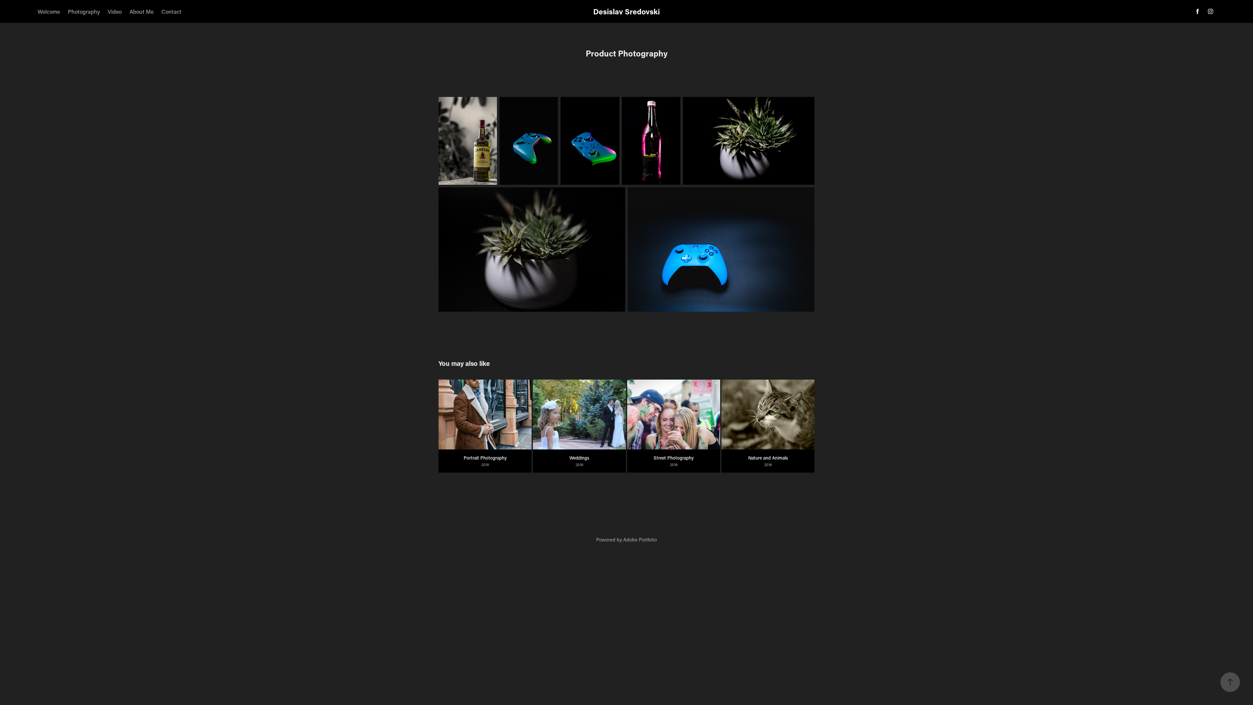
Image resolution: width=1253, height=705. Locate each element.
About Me (142, 11)
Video (115, 11)
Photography (84, 11)
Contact (171, 11)
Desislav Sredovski (626, 11)
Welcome (49, 11)
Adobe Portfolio (640, 539)
